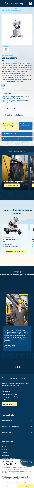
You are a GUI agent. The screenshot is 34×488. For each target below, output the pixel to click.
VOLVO (4, 446)
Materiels (9, 9)
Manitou (4, 449)
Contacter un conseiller (25, 125)
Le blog (4, 399)
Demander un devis (13, 251)
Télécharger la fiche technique (9, 125)
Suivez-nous (8, 404)
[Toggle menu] (2, 3)
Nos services (6, 391)
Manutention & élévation (11, 426)
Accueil (2, 9)
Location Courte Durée (9, 394)
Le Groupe (5, 389)
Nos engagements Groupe (10, 397)
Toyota (4, 452)
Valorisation (18, 9)
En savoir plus (10, 185)
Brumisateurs (28, 9)
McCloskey (5, 455)
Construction (7, 420)
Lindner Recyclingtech (9, 458)
